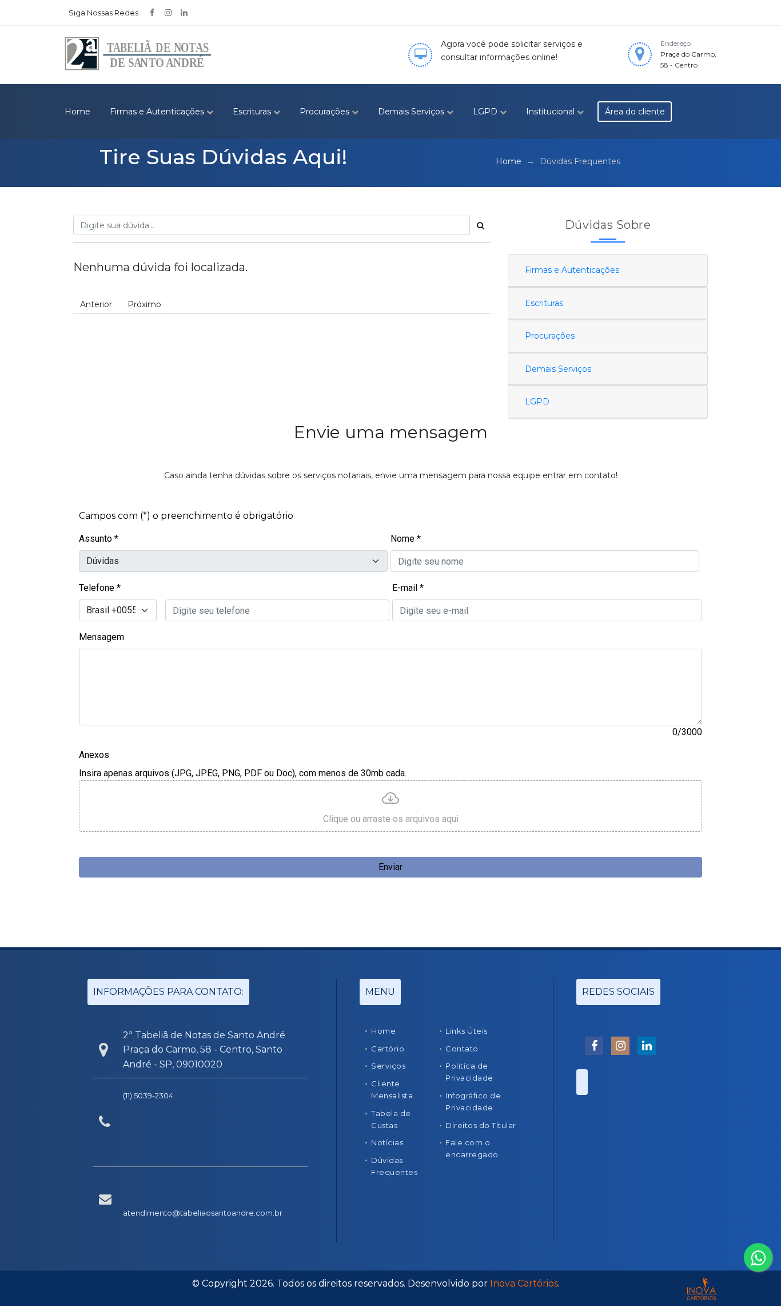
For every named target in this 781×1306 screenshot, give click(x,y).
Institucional (551, 111)
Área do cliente (635, 111)
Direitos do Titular (480, 1125)
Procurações (326, 111)
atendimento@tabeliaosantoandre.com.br (202, 1212)
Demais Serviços (412, 111)
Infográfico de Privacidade (473, 1101)
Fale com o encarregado (472, 1148)
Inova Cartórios (524, 1283)
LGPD (486, 111)
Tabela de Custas (391, 1119)
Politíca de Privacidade (469, 1071)
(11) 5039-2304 (148, 1095)
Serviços (388, 1065)
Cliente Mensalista (392, 1089)
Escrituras (253, 111)
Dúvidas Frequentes (394, 1166)
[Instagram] (168, 12)
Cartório (387, 1048)
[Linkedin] (184, 12)
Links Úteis (466, 1030)
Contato (462, 1048)
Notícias (387, 1142)
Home (77, 111)
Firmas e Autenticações (158, 111)
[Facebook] (152, 12)
